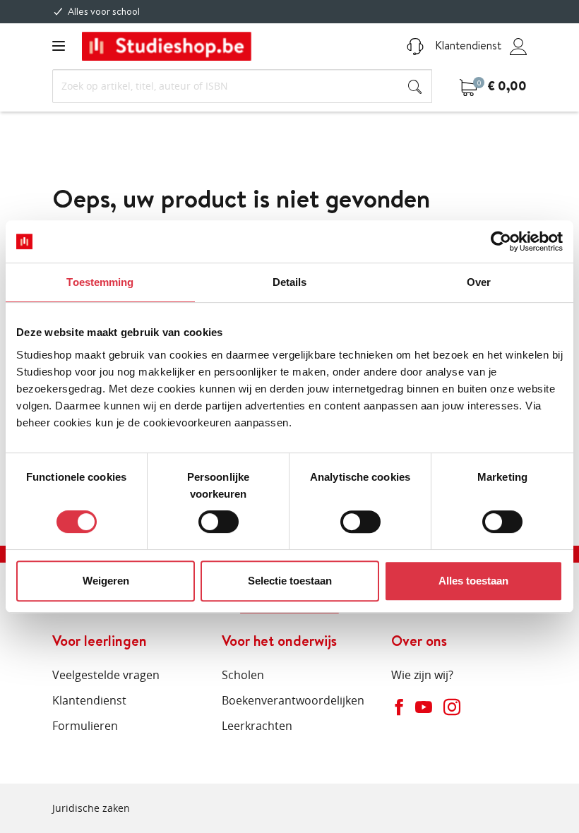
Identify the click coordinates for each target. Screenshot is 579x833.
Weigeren (106, 581)
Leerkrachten (257, 725)
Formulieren (85, 725)
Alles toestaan (473, 581)
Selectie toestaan (290, 581)
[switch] (218, 521)
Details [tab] (290, 282)
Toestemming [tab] (99, 282)
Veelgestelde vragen (106, 675)
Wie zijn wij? (422, 675)
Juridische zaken (91, 808)
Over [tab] (479, 282)
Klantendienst (466, 45)
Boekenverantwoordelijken (293, 700)
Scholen (243, 675)
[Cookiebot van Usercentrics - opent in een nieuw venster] (501, 241)
